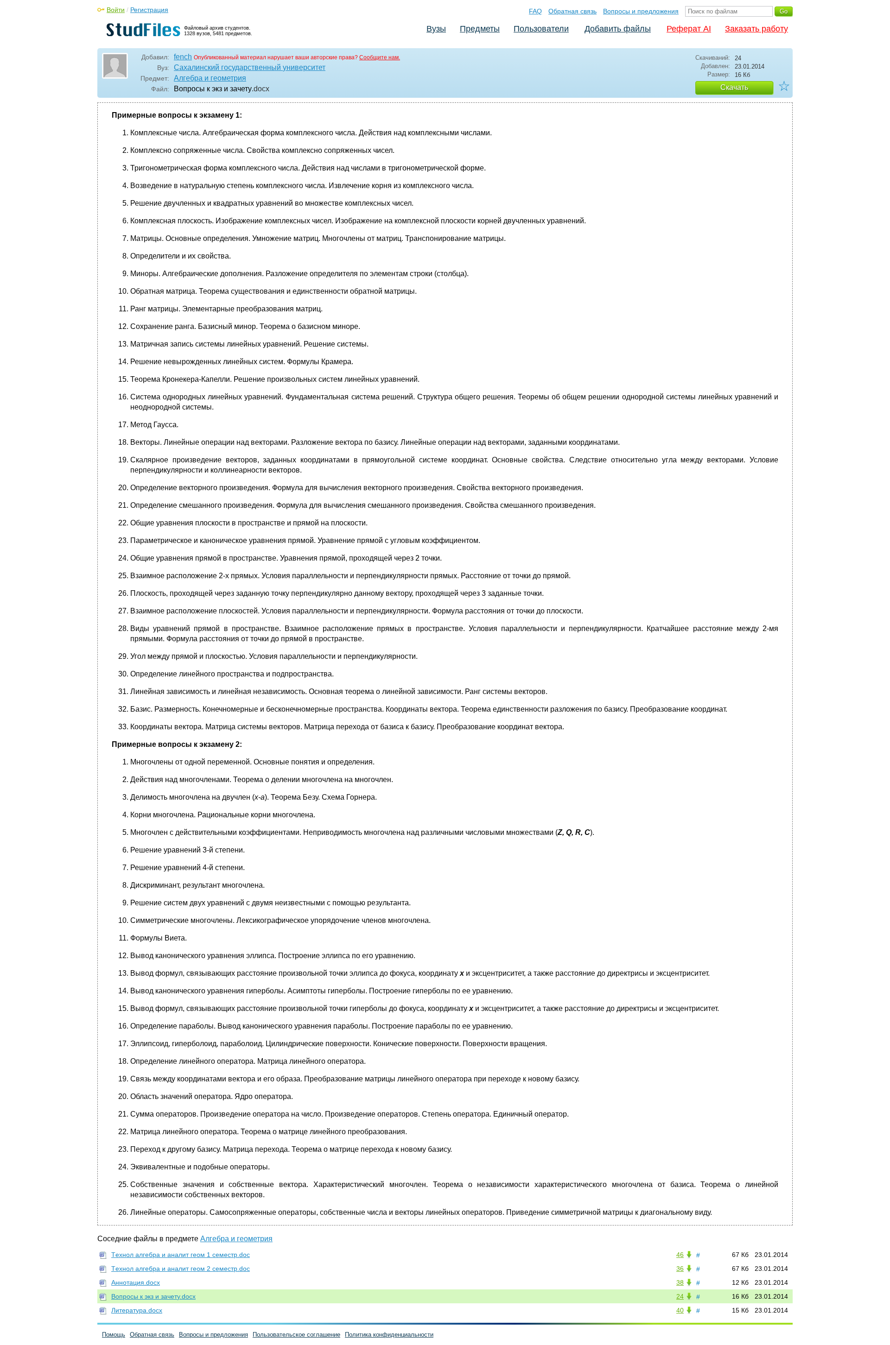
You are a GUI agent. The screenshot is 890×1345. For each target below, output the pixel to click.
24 (680, 1296)
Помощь (113, 1334)
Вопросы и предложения (641, 11)
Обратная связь (572, 11)
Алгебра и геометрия (210, 78)
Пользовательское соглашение (296, 1334)
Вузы (436, 28)
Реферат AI (689, 28)
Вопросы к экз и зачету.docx (153, 1296)
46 (680, 1254)
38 (680, 1282)
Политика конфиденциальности (389, 1334)
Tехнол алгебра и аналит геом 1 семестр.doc (180, 1254)
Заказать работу (756, 28)
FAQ (535, 11)
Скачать (734, 87)
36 (680, 1268)
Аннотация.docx (135, 1282)
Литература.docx (136, 1310)
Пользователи (541, 28)
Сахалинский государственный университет (249, 67)
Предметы (480, 28)
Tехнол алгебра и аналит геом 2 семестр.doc (180, 1268)
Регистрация (149, 9)
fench (183, 57)
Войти (116, 9)
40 (680, 1310)
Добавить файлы (618, 28)
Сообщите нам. (379, 57)
